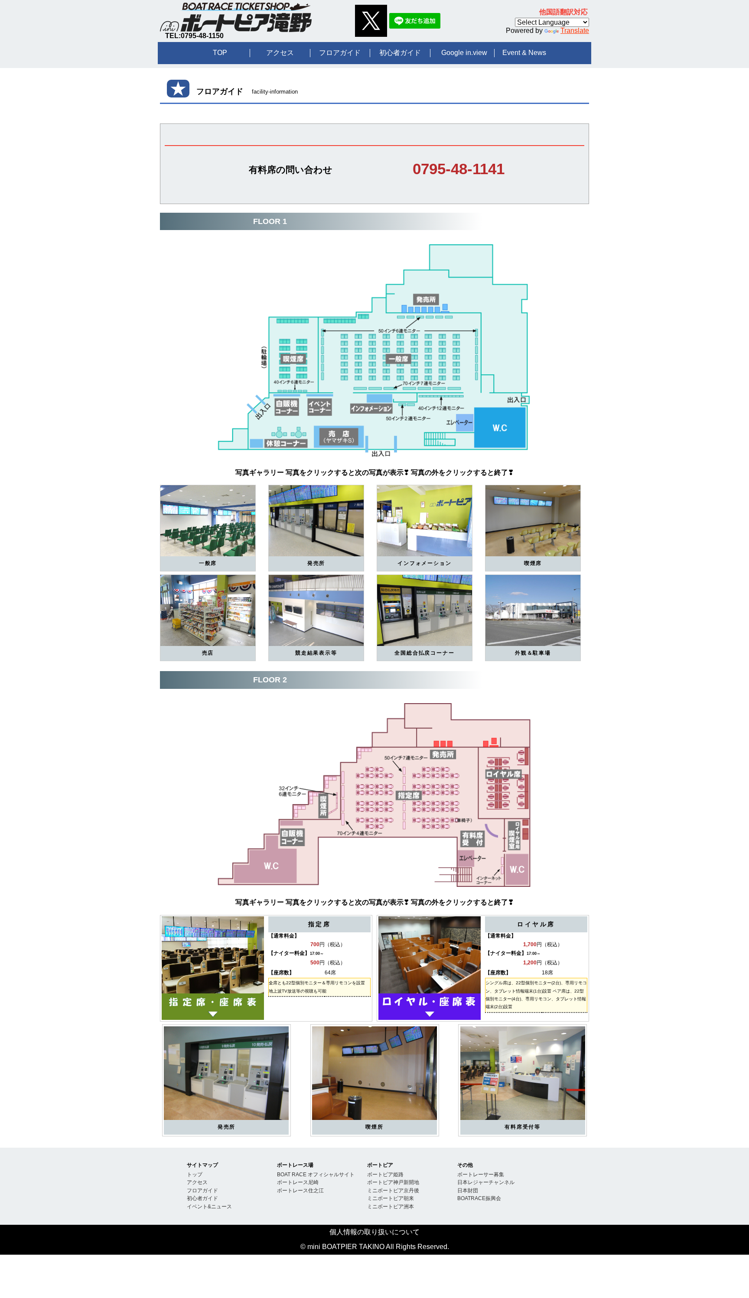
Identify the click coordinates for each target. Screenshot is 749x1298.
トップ (194, 1174)
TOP (220, 52)
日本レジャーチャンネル (486, 1182)
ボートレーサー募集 (480, 1174)
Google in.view (464, 52)
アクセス (280, 52)
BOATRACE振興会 (479, 1198)
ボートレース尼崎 (298, 1182)
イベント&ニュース (209, 1206)
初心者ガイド (400, 52)
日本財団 (467, 1190)
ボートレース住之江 (300, 1190)
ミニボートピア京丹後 (393, 1190)
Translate (574, 30)
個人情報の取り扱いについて (374, 1232)
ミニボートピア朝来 (390, 1198)
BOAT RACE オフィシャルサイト (316, 1174)
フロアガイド (340, 52)
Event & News (524, 52)
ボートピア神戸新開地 (393, 1182)
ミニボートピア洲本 (390, 1206)
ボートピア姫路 (385, 1174)
